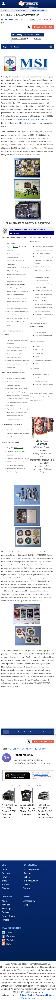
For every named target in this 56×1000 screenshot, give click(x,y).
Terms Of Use (28, 998)
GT (39, 749)
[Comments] (29, 27)
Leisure (26, 884)
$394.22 (37, 38)
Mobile (26, 877)
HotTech (5, 920)
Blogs (4, 881)
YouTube (10, 940)
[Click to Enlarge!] (27, 177)
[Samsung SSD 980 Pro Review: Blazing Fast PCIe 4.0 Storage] (26, 795)
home (5, 11)
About (4, 901)
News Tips (6, 908)
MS (23, 749)
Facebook (11, 936)
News (4, 877)
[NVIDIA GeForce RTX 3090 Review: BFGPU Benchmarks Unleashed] (8, 795)
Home (4, 869)
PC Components (19, 11)
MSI (9, 749)
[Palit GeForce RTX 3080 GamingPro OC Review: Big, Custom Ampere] (44, 795)
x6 (27, 749)
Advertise (6, 905)
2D (36, 749)
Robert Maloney (23, 754)
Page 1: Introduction (11, 47)
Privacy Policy (8, 916)
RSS (8, 944)
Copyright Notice (44, 995)
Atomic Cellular (19, 38)
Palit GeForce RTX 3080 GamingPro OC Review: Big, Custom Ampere (45, 811)
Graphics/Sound (38, 11)
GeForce (17, 749)
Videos (26, 888)
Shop (25, 905)
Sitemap (5, 888)
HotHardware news (41, 775)
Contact (5, 912)
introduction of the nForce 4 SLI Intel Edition (33, 119)
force (31, 749)
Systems (27, 873)
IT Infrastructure (30, 881)
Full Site (5, 884)
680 (44, 749)
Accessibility (29, 901)
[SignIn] (5, 3)
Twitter (9, 932)
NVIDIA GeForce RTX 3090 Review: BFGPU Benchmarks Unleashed (9, 811)
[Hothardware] (28, 4)
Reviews (6, 873)
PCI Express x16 (18, 448)
